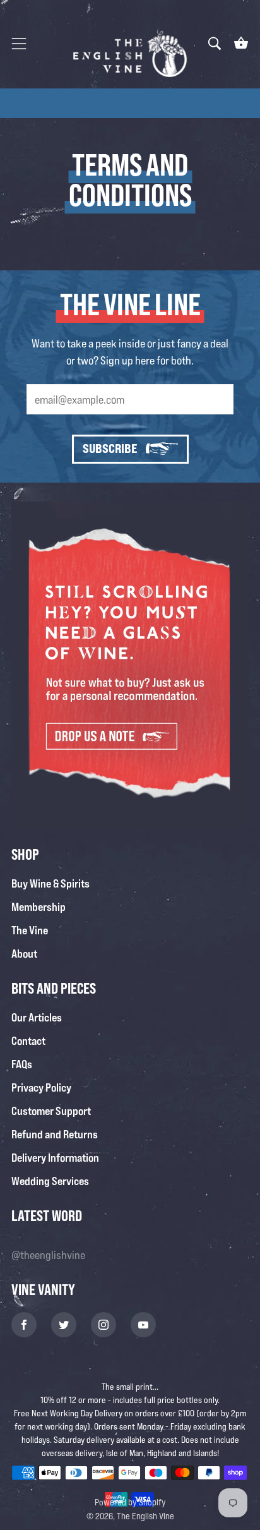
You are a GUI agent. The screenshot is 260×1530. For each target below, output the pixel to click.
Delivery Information (55, 1157)
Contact (28, 1040)
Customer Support (51, 1110)
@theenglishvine (48, 1255)
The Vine (29, 930)
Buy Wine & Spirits (50, 883)
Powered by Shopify (130, 1502)
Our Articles (36, 1017)
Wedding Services (50, 1181)
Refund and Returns (54, 1134)
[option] (130, 103)
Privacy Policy (41, 1087)
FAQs (21, 1064)
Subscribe (110, 448)
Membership (38, 906)
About (24, 953)
